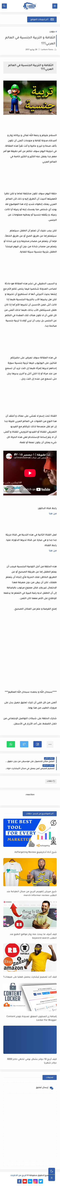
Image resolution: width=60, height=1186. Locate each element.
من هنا (53, 514)
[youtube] (24, 1181)
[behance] (30, 1181)
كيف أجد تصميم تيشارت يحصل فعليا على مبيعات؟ (30, 977)
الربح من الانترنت (18, 1176)
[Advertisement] (30, 652)
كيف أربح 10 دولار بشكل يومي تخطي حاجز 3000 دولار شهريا (32, 1061)
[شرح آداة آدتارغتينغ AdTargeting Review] (30, 833)
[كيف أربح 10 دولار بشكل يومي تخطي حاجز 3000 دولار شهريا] (30, 1040)
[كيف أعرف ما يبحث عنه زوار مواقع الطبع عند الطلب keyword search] (30, 915)
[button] (37, 744)
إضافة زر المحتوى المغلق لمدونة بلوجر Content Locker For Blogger (31, 1018)
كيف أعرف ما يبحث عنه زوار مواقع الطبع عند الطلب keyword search (33, 936)
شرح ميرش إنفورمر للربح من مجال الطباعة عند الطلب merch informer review (32, 893)
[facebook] (19, 1181)
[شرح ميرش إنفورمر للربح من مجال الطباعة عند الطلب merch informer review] (30, 872)
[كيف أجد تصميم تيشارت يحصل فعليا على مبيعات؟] (30, 957)
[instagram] (35, 1181)
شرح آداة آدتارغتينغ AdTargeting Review (35, 852)
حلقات (52, 32)
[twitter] (40, 1181)
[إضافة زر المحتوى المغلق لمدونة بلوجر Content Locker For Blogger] (30, 997)
